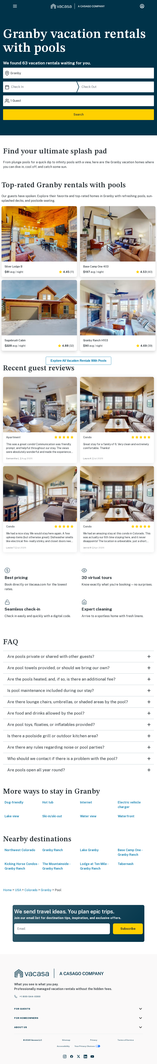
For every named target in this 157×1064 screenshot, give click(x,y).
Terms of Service (125, 1040)
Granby (46, 890)
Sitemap (66, 1040)
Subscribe (128, 929)
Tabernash (125, 864)
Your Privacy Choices (84, 1046)
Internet (86, 802)
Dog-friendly (14, 802)
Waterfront (126, 816)
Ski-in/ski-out (52, 816)
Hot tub (47, 802)
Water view (88, 816)
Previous (5, 234)
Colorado (31, 890)
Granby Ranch (52, 850)
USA (18, 890)
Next (74, 234)
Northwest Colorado (20, 850)
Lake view (12, 816)
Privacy (93, 1040)
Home (7, 890)
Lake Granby (89, 850)
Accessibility (63, 1046)
